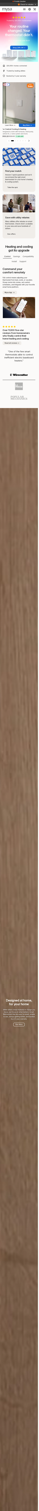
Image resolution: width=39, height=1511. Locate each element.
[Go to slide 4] (20, 140)
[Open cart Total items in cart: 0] (35, 9)
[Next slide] (29, 140)
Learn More (9, 125)
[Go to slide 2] (15, 140)
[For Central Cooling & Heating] (19, 103)
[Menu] (24, 9)
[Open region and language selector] (29, 9)
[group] (19, 37)
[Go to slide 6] (25, 140)
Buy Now (26, 125)
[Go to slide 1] (12, 140)
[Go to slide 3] (17, 140)
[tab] (7, 256)
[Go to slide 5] (23, 140)
